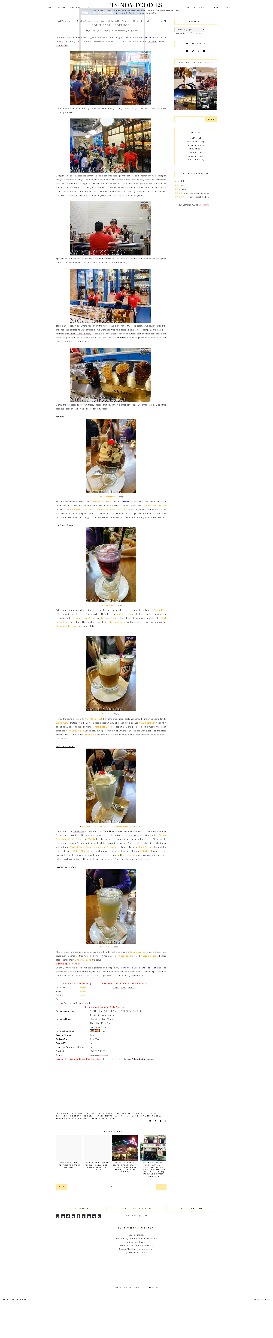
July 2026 (196, 138)
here (129, 1059)
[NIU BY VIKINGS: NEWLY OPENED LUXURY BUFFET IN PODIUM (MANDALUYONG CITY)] (206, 88)
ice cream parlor (93, 1116)
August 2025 (196, 149)
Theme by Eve (261, 1299)
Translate (197, 33)
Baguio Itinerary (136, 1235)
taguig (103, 1118)
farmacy (127, 1113)
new (61, 1187)
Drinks (131, 987)
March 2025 (195, 152)
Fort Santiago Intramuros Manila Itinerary (136, 1238)
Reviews (199, 8)
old (161, 1187)
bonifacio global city (88, 1113)
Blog (187, 8)
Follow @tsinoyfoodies (143, 1059)
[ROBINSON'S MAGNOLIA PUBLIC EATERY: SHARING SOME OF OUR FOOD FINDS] (185, 88)
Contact (75, 8)
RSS (87, 8)
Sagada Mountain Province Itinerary (136, 1249)
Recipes (229, 8)
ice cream (152, 41)
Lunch (116, 987)
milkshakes (78, 831)
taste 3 (113, 1118)
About (62, 8)
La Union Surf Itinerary (136, 1242)
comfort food (62, 45)
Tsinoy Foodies (136, 5)
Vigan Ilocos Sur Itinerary (136, 1252)
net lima (145, 1116)
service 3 (61, 1118)
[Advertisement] (195, 260)
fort (146, 1113)
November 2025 (195, 142)
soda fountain (78, 1118)
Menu (123, 987)
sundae (92, 1118)
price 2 (156, 1116)
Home (50, 8)
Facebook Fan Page (99, 1055)
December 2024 (196, 160)
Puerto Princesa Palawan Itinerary (136, 1245)
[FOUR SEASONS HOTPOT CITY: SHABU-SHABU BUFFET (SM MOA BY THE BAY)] (185, 109)
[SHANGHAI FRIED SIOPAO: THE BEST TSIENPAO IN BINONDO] (206, 109)
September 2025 (196, 145)
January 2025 (195, 156)
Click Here (204, 204)
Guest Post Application (136, 1215)
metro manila (113, 1116)
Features (214, 8)
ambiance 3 (66, 1113)
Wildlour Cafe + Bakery (79, 333)
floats (138, 1113)
